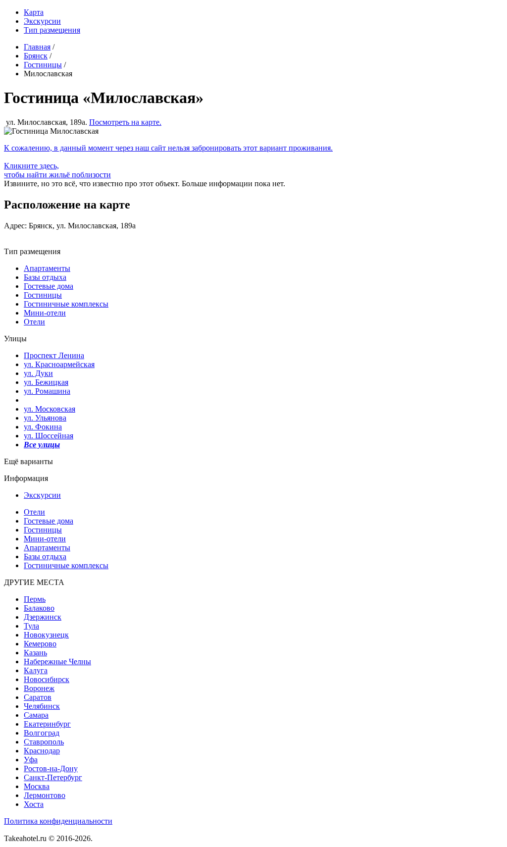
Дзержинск (42, 617)
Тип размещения (52, 30)
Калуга (36, 670)
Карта (34, 12)
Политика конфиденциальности (58, 821)
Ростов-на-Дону (51, 768)
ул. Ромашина (47, 391)
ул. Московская (49, 409)
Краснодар (42, 750)
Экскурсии (42, 21)
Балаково (39, 608)
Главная (37, 47)
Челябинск (42, 706)
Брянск (36, 56)
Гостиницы (43, 64)
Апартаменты (47, 268)
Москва (37, 786)
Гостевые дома (48, 286)
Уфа (31, 759)
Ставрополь (44, 742)
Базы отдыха (45, 277)
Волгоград (41, 733)
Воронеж (39, 688)
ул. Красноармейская (59, 364)
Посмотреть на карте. (125, 122)
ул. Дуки (38, 373)
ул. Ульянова (45, 418)
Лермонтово (44, 795)
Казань (35, 652)
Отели (34, 322)
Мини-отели (45, 313)
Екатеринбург (47, 724)
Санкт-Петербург (53, 777)
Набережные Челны (57, 661)
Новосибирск (46, 679)
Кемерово (40, 643)
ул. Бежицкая (46, 382)
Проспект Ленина (54, 355)
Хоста (34, 804)
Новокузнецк (46, 635)
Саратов (37, 697)
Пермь (35, 599)
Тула (31, 626)
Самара (36, 715)
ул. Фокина (43, 427)
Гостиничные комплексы (66, 304)
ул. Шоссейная (48, 435)
